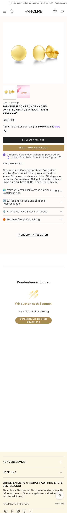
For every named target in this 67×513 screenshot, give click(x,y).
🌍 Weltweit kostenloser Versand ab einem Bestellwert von (31, 191)
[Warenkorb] (62, 11)
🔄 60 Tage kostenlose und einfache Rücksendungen (24, 202)
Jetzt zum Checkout (33, 147)
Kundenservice (14, 461)
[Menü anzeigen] (4, 11)
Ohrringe (15, 103)
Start (5, 103)
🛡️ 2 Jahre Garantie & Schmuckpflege (25, 211)
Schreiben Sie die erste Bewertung (33, 320)
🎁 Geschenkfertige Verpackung (21, 219)
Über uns (9, 472)
